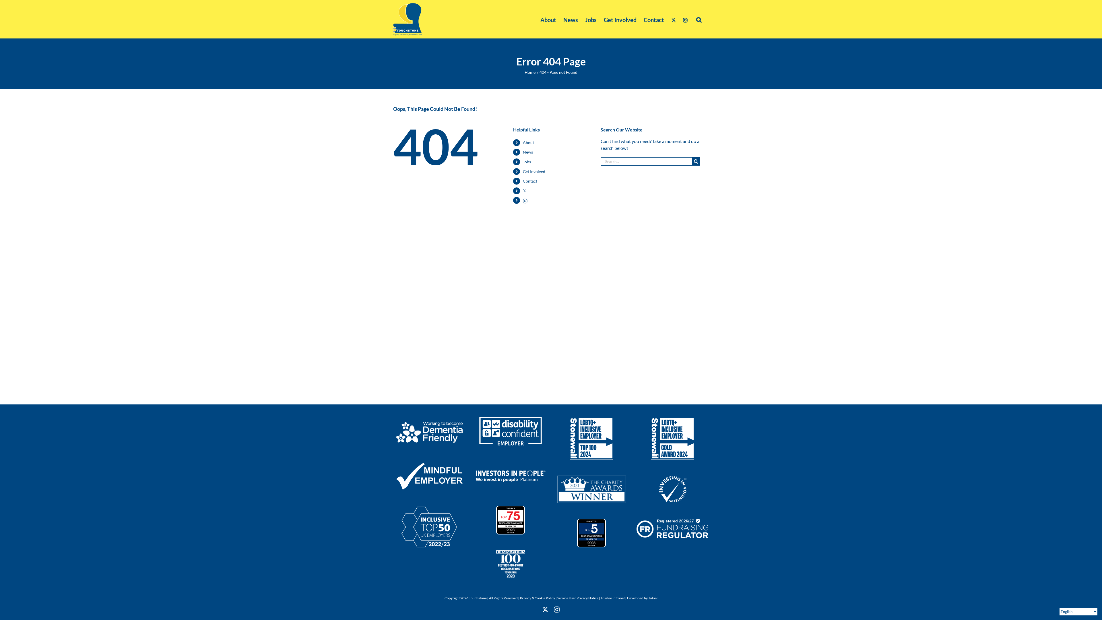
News (528, 152)
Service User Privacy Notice (577, 598)
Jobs (527, 161)
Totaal (652, 598)
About (528, 142)
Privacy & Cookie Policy (537, 598)
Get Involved (534, 171)
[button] (699, 19)
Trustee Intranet (613, 598)
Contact (530, 181)
